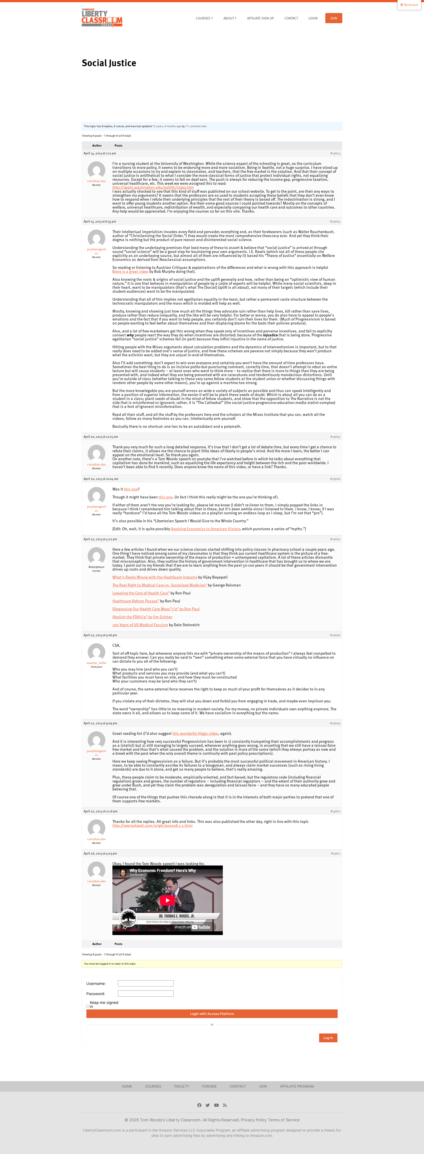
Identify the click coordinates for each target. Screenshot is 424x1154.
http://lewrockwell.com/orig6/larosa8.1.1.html (152, 825)
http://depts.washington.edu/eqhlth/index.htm (153, 187)
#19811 (335, 853)
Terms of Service (283, 1120)
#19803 (335, 153)
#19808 (335, 635)
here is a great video (131, 271)
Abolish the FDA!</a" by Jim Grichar (142, 617)
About (228, 18)
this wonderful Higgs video (195, 733)
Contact (291, 18)
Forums (209, 1086)
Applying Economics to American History (205, 529)
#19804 (335, 221)
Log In (328, 1038)
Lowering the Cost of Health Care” (141, 593)
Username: (96, 984)
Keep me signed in (104, 1005)
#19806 (335, 479)
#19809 (335, 723)
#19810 (335, 811)
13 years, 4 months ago (166, 126)
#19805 (335, 437)
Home (127, 1086)
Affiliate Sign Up (260, 18)
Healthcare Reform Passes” (135, 601)
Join (334, 18)
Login (313, 18)
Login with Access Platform (212, 1014)
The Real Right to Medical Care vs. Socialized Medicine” (159, 585)
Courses (203, 18)
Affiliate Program (297, 1086)
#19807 (335, 539)
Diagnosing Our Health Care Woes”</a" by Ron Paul (156, 609)
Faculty (181, 1086)
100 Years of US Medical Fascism (140, 625)
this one (131, 489)
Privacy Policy (254, 1120)
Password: (95, 994)
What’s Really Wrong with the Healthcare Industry (154, 577)
